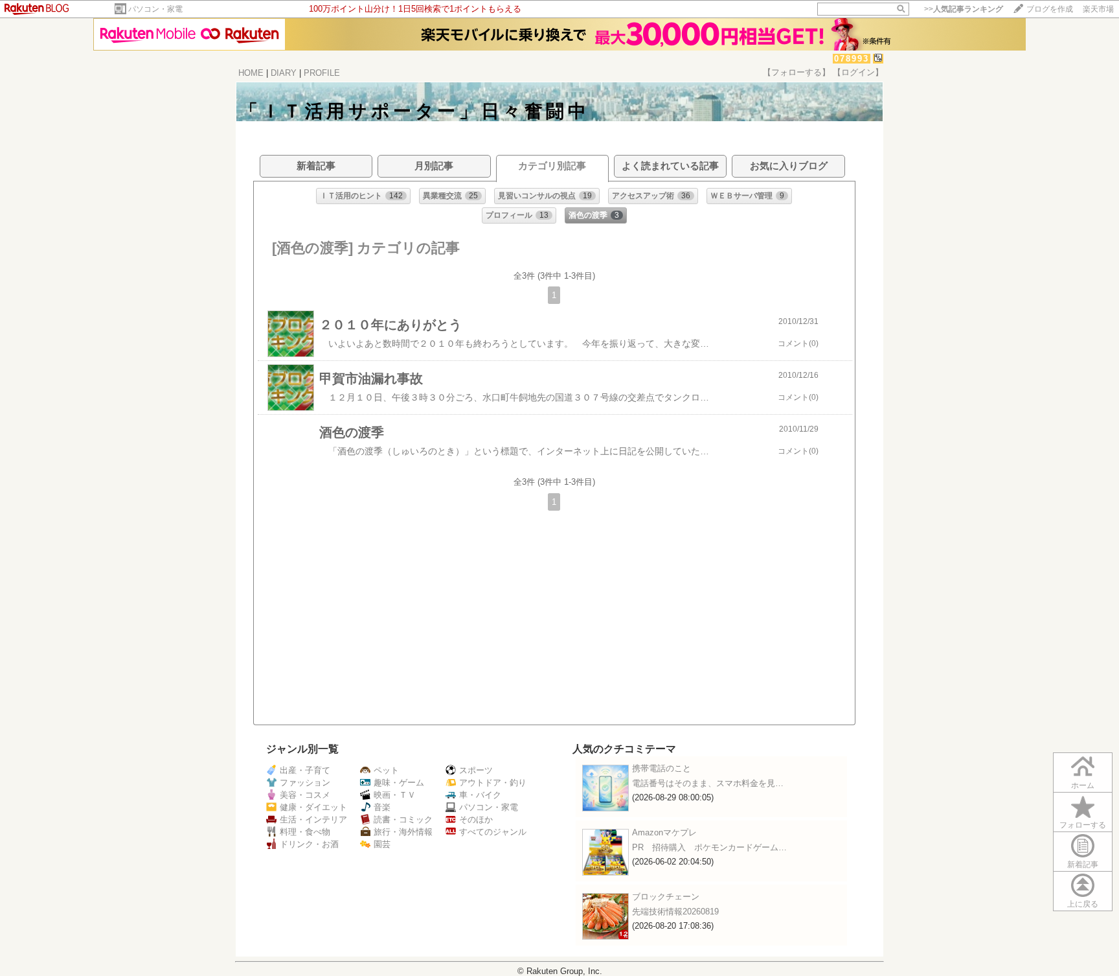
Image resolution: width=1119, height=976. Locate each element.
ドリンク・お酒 (309, 844)
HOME (251, 73)
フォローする (1082, 825)
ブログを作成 (1049, 9)
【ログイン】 (858, 72)
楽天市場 (1098, 9)
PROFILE (322, 73)
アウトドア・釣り (492, 782)
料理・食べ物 (305, 832)
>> (963, 9)
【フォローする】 (796, 72)
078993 (851, 59)
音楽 (382, 807)
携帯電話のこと (661, 768)
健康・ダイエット (313, 807)
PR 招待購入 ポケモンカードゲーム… (709, 847)
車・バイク (480, 795)
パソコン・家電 (155, 9)
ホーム (1082, 785)
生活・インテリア (313, 819)
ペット (386, 770)
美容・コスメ (305, 795)
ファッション (305, 782)
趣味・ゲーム (399, 782)
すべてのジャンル (492, 832)
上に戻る (1082, 904)
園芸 (382, 844)
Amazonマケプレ (664, 832)
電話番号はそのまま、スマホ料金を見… (708, 783)
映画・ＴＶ (395, 795)
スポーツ (476, 770)
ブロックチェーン (665, 896)
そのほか (476, 819)
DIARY (284, 73)
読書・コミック (403, 819)
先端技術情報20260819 (675, 911)
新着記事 (1082, 864)
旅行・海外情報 (403, 832)
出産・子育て (305, 770)
